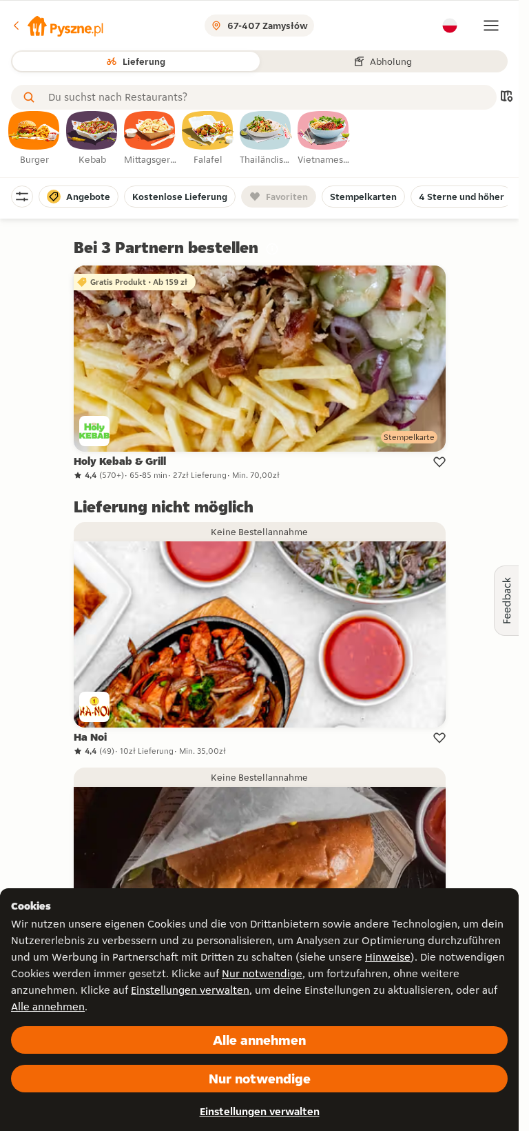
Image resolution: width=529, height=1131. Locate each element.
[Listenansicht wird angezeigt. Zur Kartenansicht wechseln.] (506, 98)
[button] (57, 25)
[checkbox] (34, 138)
